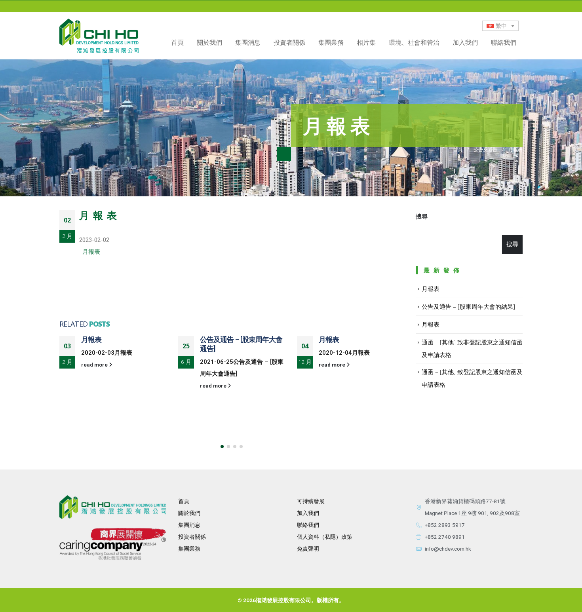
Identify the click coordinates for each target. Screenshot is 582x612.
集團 (183, 548)
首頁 (177, 42)
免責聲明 (308, 548)
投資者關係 (192, 536)
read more (95, 364)
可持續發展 (311, 501)
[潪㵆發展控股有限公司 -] (99, 36)
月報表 (91, 251)
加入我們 (465, 42)
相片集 (366, 42)
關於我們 (189, 513)
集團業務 (331, 42)
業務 (194, 548)
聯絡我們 (503, 42)
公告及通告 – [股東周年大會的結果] (468, 306)
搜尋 (422, 216)
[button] (222, 446)
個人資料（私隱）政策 (324, 536)
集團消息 (248, 42)
